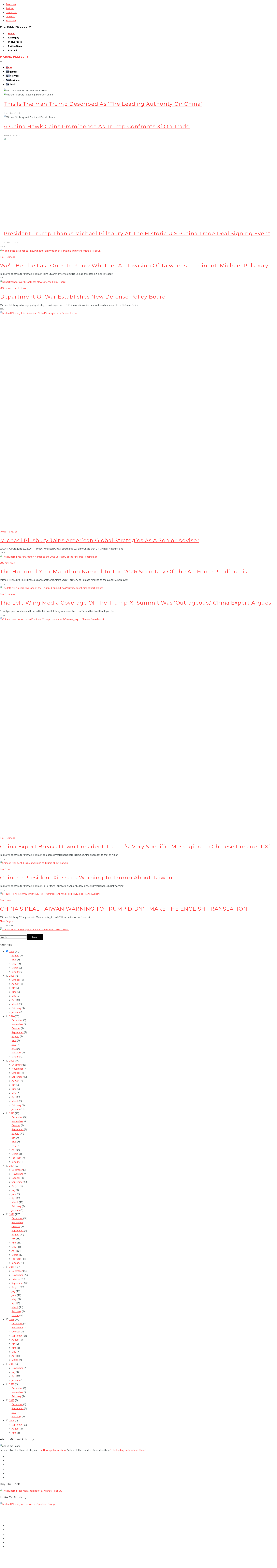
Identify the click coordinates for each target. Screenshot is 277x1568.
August (15, 955)
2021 (11, 1165)
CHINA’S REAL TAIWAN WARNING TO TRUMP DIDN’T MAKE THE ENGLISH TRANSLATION (124, 909)
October (16, 979)
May (14, 963)
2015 (11, 1400)
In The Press (15, 42)
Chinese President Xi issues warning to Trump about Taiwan (86, 877)
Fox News (5, 869)
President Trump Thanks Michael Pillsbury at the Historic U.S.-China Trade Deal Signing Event (137, 233)
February (16, 1008)
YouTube (11, 20)
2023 (11, 1060)
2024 (11, 1016)
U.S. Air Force (7, 563)
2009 (11, 1420)
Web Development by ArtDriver (65, 1553)
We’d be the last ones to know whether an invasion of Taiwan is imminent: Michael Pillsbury (134, 265)
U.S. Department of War (14, 288)
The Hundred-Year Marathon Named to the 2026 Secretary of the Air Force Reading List (125, 571)
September (18, 1032)
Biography (13, 37)
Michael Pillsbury (16, 26)
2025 (11, 975)
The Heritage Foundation (52, 1450)
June (14, 959)
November (17, 1024)
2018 (11, 1319)
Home (11, 33)
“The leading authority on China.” (128, 1450)
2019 (11, 1266)
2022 (11, 1113)
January (16, 971)
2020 (11, 1214)
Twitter (10, 8)
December (17, 1020)
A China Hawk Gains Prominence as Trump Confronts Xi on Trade (97, 126)
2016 (11, 1384)
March (15, 967)
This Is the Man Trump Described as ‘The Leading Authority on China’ (103, 104)
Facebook (11, 4)
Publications (15, 46)
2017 (11, 1364)
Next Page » (6, 921)
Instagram (11, 12)
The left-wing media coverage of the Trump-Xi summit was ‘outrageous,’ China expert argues (135, 602)
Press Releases (8, 532)
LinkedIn (10, 16)
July (13, 987)
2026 (11, 951)
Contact (12, 50)
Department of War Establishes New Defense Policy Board (83, 296)
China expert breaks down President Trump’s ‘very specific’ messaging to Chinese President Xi (135, 846)
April (14, 1000)
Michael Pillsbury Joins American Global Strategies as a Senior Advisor (99, 540)
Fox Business (7, 257)
